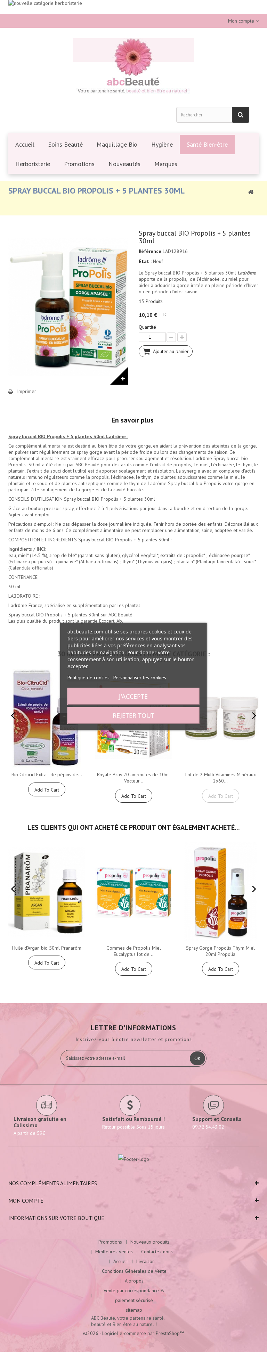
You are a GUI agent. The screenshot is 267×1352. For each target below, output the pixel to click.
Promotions (110, 1242)
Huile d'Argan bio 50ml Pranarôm (46, 948)
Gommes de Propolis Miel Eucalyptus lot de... (133, 951)
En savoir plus (133, 420)
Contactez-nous (157, 1251)
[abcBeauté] (133, 67)
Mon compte (25, 1200)
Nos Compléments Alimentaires (52, 1183)
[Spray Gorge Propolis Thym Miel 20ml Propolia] (220, 891)
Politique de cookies (88, 677)
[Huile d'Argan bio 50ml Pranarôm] (46, 891)
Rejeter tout (133, 715)
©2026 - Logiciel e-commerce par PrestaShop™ (133, 1333)
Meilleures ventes (114, 1251)
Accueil (120, 1261)
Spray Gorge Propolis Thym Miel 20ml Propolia (220, 951)
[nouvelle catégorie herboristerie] (133, 7)
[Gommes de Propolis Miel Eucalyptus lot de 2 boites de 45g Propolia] (133, 891)
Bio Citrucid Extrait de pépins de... (46, 774)
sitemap (134, 1310)
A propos (134, 1281)
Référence (150, 251)
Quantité (147, 327)
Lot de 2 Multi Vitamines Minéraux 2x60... (220, 777)
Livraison (145, 1261)
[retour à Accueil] (250, 192)
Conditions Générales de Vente (134, 1271)
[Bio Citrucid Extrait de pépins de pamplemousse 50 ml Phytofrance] (46, 718)
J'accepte (133, 696)
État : (145, 261)
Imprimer (26, 391)
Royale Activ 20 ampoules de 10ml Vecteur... (133, 777)
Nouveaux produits (150, 1242)
